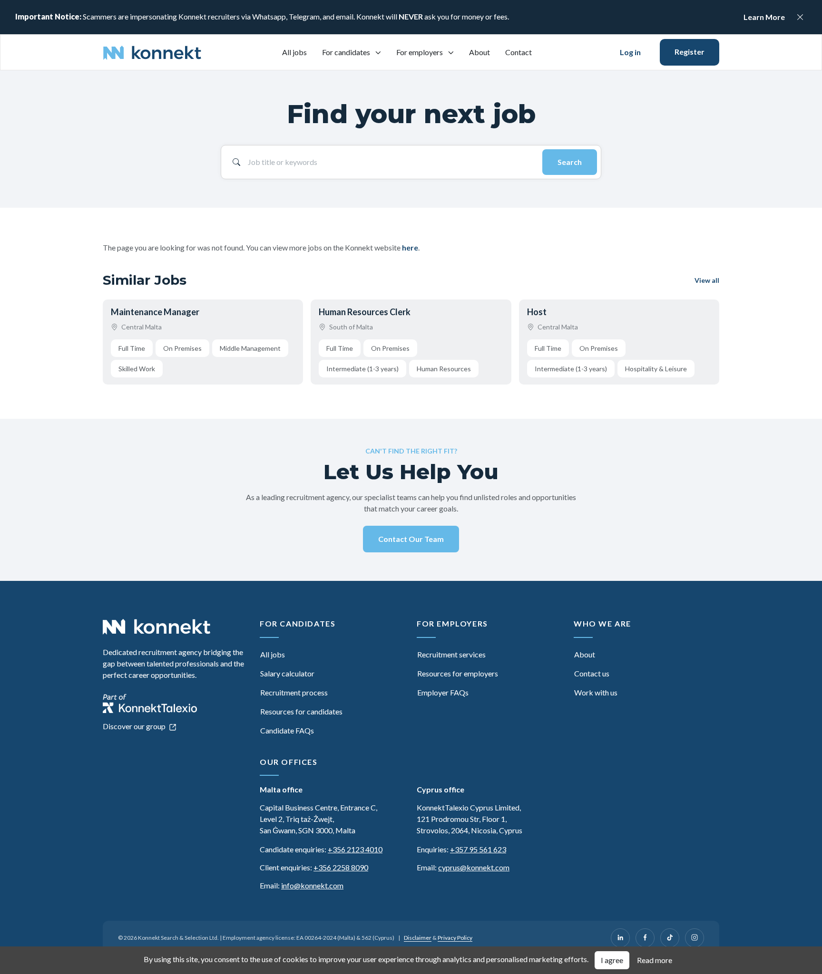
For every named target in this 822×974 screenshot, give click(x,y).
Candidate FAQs (287, 730)
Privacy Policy (455, 937)
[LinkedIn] (620, 937)
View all (707, 280)
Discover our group (135, 726)
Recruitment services (451, 654)
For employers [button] (420, 52)
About (479, 52)
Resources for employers (457, 673)
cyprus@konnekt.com (473, 867)
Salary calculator (287, 673)
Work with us (595, 692)
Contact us (591, 673)
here (410, 247)
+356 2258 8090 (340, 867)
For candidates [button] (347, 52)
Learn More (764, 16)
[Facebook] (645, 937)
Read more (654, 959)
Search (570, 161)
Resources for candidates (301, 711)
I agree (612, 959)
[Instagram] (694, 937)
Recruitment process (294, 692)
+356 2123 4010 (355, 849)
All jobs (294, 52)
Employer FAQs (443, 692)
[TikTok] (669, 937)
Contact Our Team (411, 538)
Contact (518, 52)
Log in (630, 52)
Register (690, 51)
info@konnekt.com (312, 885)
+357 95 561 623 (478, 849)
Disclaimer (417, 937)
